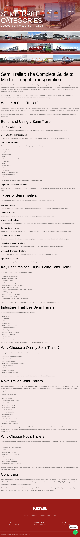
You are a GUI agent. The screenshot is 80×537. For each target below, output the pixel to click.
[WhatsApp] (78, 534)
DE (58, 11)
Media (37, 11)
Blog (43, 11)
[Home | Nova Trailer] (20, 11)
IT (60, 11)
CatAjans (27, 534)
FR (62, 11)
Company (30, 11)
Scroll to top (3, 269)
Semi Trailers (7, 4)
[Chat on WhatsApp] (75, 532)
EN (56, 11)
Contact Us (50, 11)
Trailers (6, 11)
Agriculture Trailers (7, 19)
